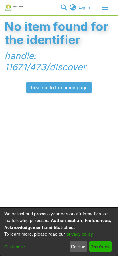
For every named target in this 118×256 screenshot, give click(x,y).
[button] (63, 7)
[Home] (15, 7)
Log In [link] (84, 7)
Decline (78, 247)
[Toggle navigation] (105, 7)
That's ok (100, 247)
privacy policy (80, 234)
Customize (14, 247)
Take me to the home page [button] (59, 87)
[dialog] (59, 231)
